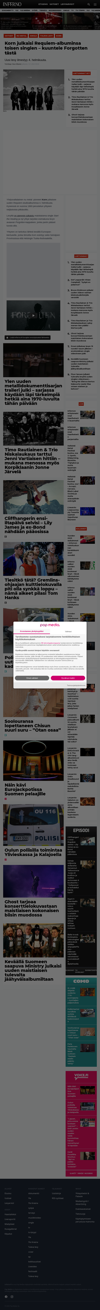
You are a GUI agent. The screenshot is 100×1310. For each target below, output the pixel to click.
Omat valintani (32, 678)
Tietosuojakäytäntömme (76, 685)
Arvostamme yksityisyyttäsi (31, 631)
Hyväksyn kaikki (68, 678)
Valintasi (68, 631)
